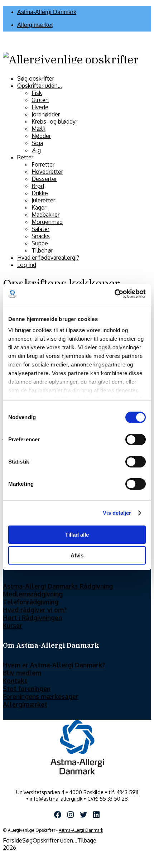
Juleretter (43, 200)
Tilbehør (42, 250)
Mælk (38, 128)
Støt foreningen (26, 688)
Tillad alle (77, 535)
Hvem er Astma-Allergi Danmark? (54, 665)
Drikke (40, 193)
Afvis (77, 555)
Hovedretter (47, 171)
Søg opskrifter (35, 78)
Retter (25, 157)
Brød (38, 185)
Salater (40, 228)
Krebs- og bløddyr (54, 121)
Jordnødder (46, 114)
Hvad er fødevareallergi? (48, 257)
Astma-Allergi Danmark (46, 12)
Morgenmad (47, 221)
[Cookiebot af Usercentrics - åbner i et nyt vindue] (114, 293)
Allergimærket (35, 25)
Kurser (12, 625)
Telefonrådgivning (30, 602)
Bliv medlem (22, 673)
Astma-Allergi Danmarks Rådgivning (58, 586)
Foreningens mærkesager (40, 696)
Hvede (40, 107)
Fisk (37, 92)
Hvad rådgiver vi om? (35, 610)
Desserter (44, 178)
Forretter (43, 164)
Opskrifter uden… (39, 85)
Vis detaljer (117, 513)
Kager (39, 207)
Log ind (26, 264)
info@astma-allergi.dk (56, 798)
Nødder (41, 135)
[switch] (135, 439)
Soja (37, 143)
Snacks (41, 236)
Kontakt (15, 681)
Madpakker (45, 214)
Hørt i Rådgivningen (32, 618)
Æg (36, 150)
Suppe (40, 243)
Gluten (40, 100)
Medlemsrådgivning (33, 594)
